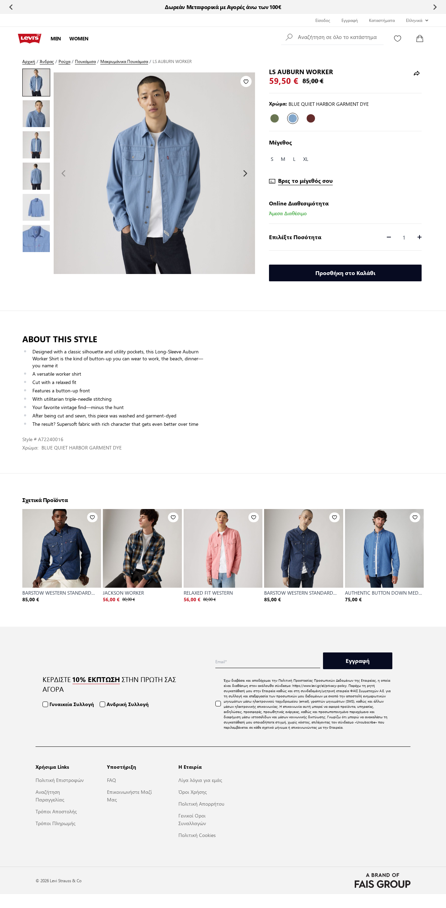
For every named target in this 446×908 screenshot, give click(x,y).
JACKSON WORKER (123, 592)
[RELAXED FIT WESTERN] (223, 548)
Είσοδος (322, 20)
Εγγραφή (349, 20)
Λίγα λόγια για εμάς (200, 780)
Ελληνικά (414, 20)
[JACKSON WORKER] (142, 548)
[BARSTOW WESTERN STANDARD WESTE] (61, 548)
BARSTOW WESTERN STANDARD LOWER (298, 592)
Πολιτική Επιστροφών (60, 780)
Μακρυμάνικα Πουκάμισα (124, 61)
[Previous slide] (11, 7)
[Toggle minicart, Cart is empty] (420, 38)
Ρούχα (64, 61)
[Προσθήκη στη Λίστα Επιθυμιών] (246, 81)
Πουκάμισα (85, 61)
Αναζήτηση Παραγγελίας (50, 796)
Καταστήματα (382, 20)
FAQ (111, 780)
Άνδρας (47, 61)
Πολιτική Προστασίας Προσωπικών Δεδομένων (315, 680)
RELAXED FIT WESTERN (208, 592)
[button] (332, 36)
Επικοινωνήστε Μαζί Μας (129, 796)
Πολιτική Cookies (197, 835)
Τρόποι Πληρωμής (55, 823)
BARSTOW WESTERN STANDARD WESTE (56, 592)
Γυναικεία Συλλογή (71, 704)
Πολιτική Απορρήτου (201, 803)
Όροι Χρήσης (192, 792)
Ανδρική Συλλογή (128, 704)
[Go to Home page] (29, 39)
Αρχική (28, 61)
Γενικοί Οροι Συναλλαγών (192, 819)
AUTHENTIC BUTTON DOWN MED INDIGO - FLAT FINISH (381, 592)
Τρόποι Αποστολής (56, 811)
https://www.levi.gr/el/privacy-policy (319, 685)
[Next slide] (434, 7)
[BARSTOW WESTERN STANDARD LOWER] (303, 548)
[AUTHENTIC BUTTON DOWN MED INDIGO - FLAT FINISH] (384, 548)
